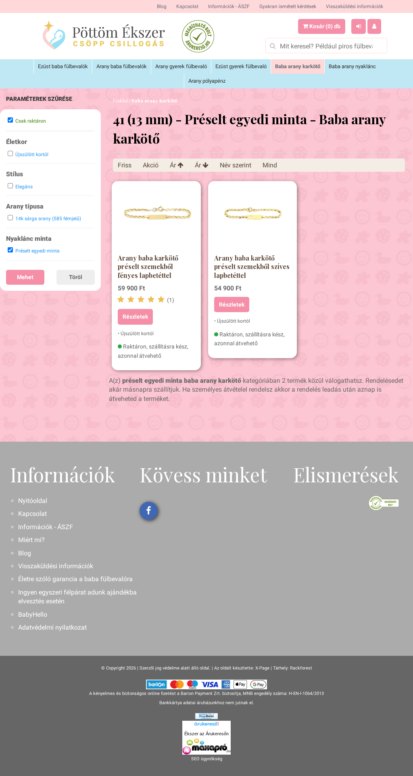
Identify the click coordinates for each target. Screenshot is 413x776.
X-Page (262, 668)
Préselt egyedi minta (37, 251)
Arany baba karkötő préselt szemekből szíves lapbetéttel (252, 267)
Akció (151, 165)
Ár (173, 165)
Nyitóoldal (32, 501)
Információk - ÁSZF (229, 6)
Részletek (135, 316)
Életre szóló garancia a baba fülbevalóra (75, 579)
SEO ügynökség (206, 758)
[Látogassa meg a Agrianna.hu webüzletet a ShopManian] (206, 715)
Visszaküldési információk (354, 6)
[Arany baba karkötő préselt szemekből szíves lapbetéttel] (252, 219)
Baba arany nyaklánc (352, 66)
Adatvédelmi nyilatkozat (52, 627)
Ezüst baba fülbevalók (63, 66)
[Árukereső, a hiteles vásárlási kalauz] (198, 36)
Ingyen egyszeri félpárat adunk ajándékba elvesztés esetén (77, 596)
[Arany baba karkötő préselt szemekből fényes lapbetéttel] (156, 219)
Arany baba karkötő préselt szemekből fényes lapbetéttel (148, 267)
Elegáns (24, 187)
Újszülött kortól (31, 154)
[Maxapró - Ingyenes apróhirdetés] (206, 746)
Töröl (75, 277)
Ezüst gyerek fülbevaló (241, 66)
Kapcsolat (187, 6)
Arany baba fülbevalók (121, 66)
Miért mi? (31, 540)
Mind (270, 165)
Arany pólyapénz (206, 81)
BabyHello (32, 614)
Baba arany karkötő (297, 66)
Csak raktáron (30, 121)
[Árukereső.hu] (206, 725)
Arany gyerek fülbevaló (181, 66)
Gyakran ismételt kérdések (287, 6)
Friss (124, 165)
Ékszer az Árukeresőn (206, 733)
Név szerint (235, 165)
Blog (162, 6)
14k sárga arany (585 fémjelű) (48, 218)
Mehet (25, 277)
